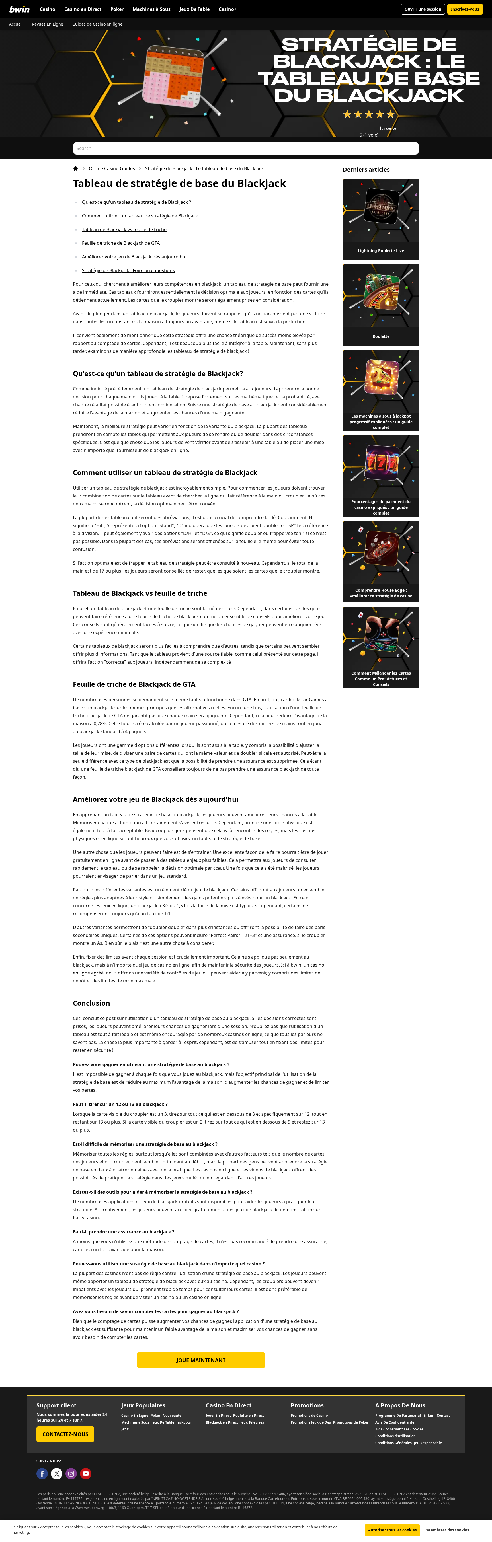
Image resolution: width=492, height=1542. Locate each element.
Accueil (16, 24)
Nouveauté (172, 1415)
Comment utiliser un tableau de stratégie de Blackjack (140, 216)
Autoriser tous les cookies (392, 1530)
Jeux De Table (195, 9)
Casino (47, 9)
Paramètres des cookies (446, 1530)
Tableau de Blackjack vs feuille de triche (124, 229)
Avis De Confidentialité (394, 1422)
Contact (443, 1415)
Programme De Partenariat (398, 1415)
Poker (117, 9)
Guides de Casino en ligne (97, 24)
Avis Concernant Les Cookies (399, 1429)
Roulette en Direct (248, 1415)
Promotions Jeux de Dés (311, 1422)
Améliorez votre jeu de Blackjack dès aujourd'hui (134, 257)
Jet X (125, 1429)
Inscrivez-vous (465, 9)
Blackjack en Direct (222, 1422)
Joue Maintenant (201, 1360)
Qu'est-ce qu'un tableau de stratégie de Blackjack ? (136, 202)
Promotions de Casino (309, 1415)
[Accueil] (76, 168)
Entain (428, 1415)
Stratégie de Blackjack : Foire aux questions (128, 270)
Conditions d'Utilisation (395, 1436)
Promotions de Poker (350, 1422)
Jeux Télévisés (252, 1422)
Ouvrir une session (423, 9)
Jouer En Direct (218, 1415)
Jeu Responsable (428, 1443)
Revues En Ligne (47, 24)
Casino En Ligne (134, 1415)
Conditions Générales (393, 1443)
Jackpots (184, 1422)
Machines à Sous (152, 9)
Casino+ (228, 9)
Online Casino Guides (112, 168)
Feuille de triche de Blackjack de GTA (121, 243)
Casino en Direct (82, 9)
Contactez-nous (65, 1434)
